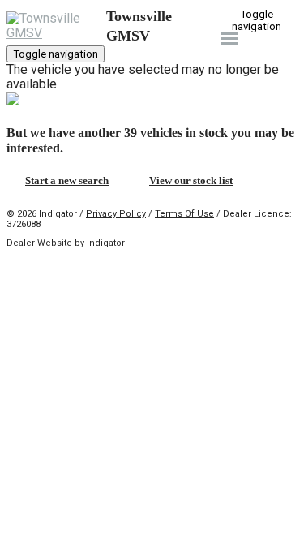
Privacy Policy (116, 213)
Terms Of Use (184, 213)
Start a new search (67, 180)
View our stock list (191, 180)
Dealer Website (39, 243)
